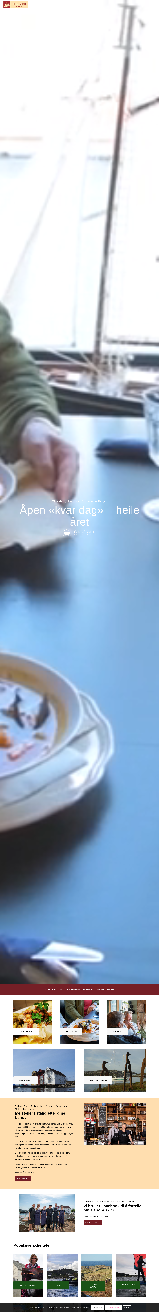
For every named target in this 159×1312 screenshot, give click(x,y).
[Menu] (153, 5)
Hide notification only (113, 1307)
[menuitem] (153, 5)
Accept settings (98, 1307)
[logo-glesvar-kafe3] (15, 5)
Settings (126, 1307)
